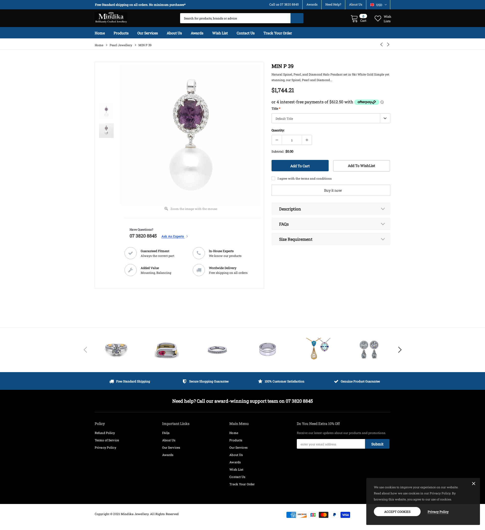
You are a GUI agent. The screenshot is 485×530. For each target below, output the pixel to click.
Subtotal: (278, 151)
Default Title (284, 118)
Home (99, 45)
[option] (141, 4)
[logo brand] (116, 350)
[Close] (473, 484)
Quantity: (278, 130)
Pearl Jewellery (121, 45)
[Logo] (111, 16)
